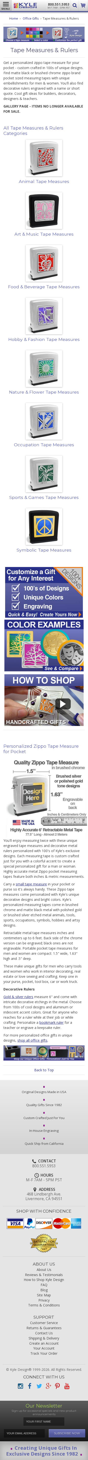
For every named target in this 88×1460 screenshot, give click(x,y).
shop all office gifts (32, 1040)
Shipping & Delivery (44, 1338)
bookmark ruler (51, 1022)
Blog (44, 1290)
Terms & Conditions (44, 1305)
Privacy (44, 1300)
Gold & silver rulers (18, 996)
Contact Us (44, 1333)
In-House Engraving (44, 1130)
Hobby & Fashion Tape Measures (44, 339)
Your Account (44, 1348)
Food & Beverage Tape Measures (44, 286)
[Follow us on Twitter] (39, 1386)
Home (13, 18)
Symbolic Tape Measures (44, 550)
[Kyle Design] (25, 5)
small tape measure (31, 884)
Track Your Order (43, 1353)
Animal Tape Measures (44, 181)
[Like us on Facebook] (29, 1386)
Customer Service (44, 1323)
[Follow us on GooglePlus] (48, 1386)
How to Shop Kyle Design (44, 1280)
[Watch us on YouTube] (66, 1386)
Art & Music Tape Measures (44, 234)
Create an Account (44, 1343)
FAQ (44, 1285)
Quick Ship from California (44, 1143)
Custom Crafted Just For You (44, 1118)
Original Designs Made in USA (44, 1092)
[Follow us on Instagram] (20, 1386)
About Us (44, 1270)
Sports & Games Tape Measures (44, 497)
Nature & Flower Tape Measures (44, 392)
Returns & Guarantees (44, 1328)
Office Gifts (31, 18)
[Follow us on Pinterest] (57, 1386)
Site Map (44, 1295)
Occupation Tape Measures (44, 444)
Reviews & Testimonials (44, 1275)
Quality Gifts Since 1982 (44, 1105)
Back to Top (44, 1070)
